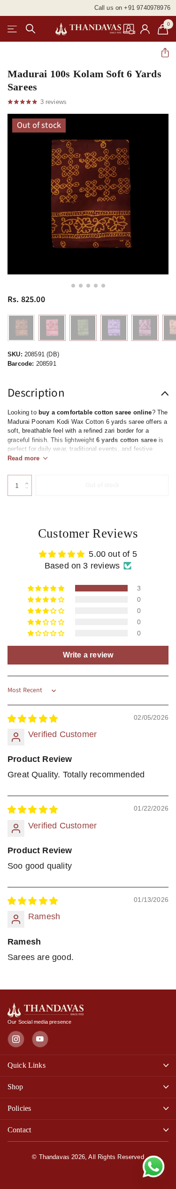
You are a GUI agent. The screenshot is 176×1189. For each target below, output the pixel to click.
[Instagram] (16, 1039)
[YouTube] (40, 1039)
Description (36, 392)
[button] (161, 52)
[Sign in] (145, 29)
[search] (30, 28)
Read (24, 458)
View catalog (13, 29)
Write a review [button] (88, 655)
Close (88, 1065)
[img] (33, 719)
